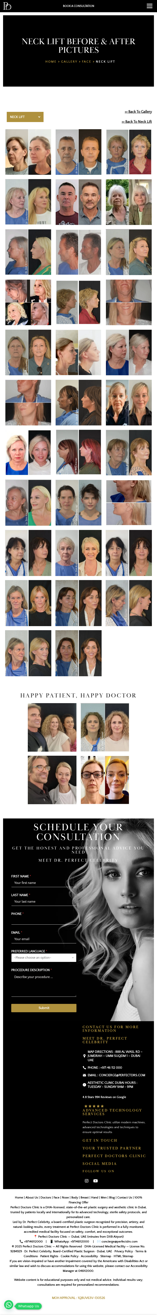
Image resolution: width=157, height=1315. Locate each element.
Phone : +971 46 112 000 (105, 1067)
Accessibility (89, 1256)
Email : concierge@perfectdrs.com (116, 1075)
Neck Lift (105, 61)
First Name (21, 876)
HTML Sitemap (123, 1256)
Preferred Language (29, 951)
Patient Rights (49, 1256)
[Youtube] (95, 1181)
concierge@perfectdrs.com (119, 1241)
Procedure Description (31, 970)
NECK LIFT (17, 117)
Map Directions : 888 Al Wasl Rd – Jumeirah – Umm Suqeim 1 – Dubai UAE (115, 1056)
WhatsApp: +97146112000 (71, 1241)
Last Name (20, 895)
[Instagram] (87, 1181)
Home (51, 61)
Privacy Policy (123, 1251)
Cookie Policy (69, 1256)
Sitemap (105, 1256)
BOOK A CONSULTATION (78, 6)
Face (86, 61)
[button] (8, 1304)
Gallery (69, 61)
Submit (44, 1008)
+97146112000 (33, 1241)
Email (16, 932)
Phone (17, 914)
